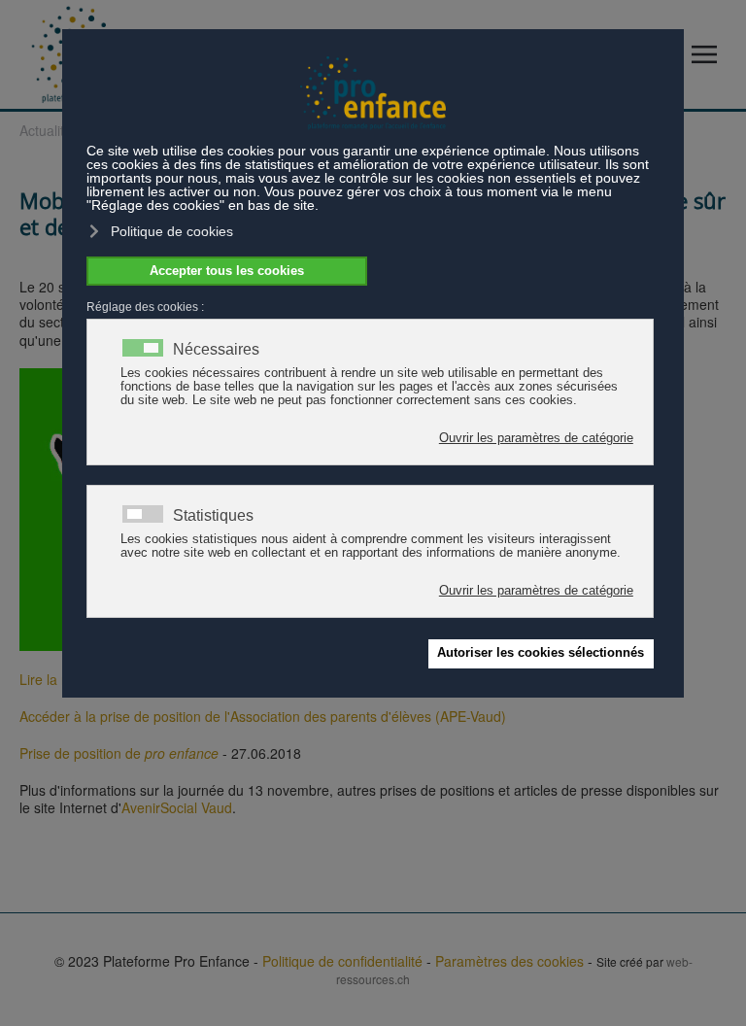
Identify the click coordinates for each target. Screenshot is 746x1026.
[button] (709, 54)
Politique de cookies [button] (172, 231)
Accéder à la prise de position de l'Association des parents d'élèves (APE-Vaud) (262, 716)
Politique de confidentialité (342, 961)
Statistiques (213, 516)
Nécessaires (216, 350)
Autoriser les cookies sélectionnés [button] (540, 653)
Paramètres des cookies (509, 961)
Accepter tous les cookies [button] (227, 271)
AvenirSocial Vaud (176, 807)
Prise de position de (119, 753)
